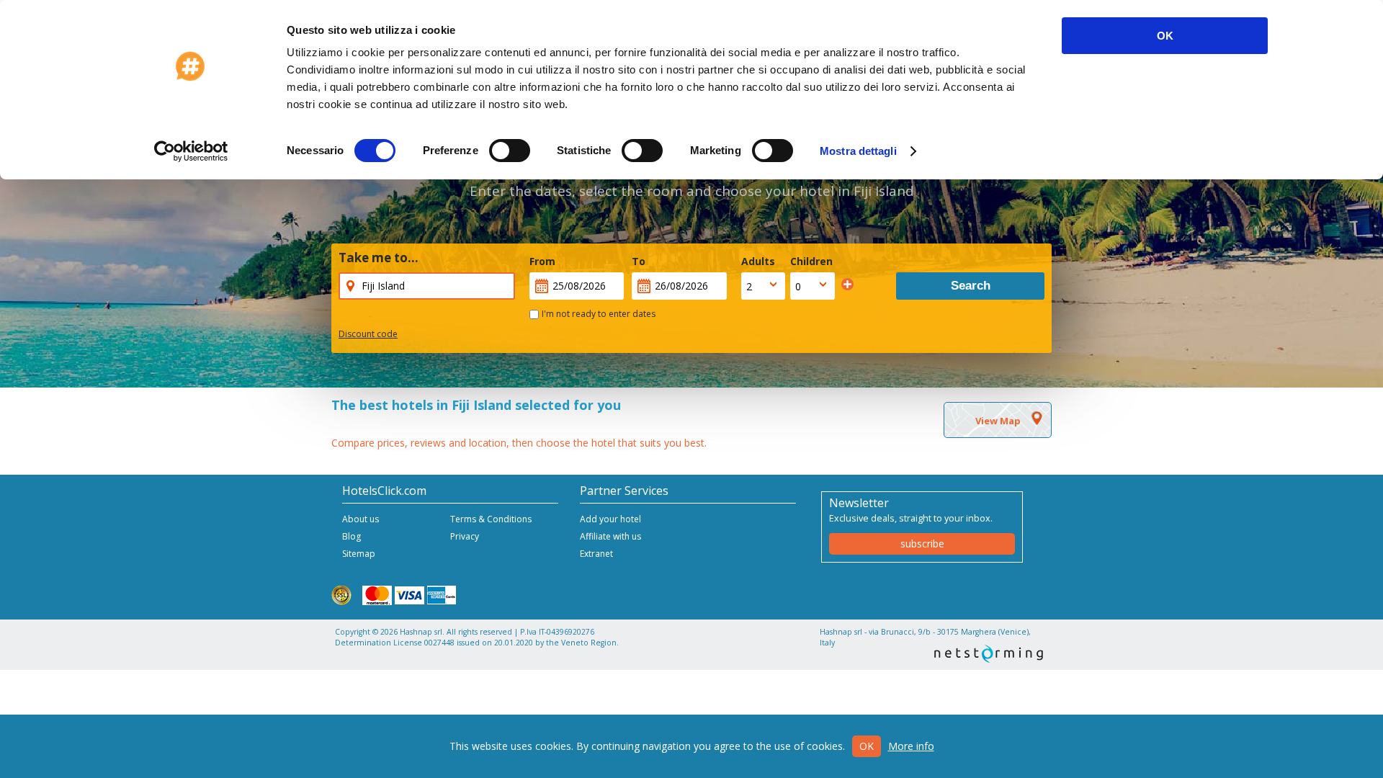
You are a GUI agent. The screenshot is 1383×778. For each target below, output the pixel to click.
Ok (866, 746)
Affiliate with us (610, 536)
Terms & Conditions (491, 519)
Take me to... (379, 258)
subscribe (922, 543)
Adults (758, 261)
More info (911, 746)
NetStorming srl (988, 654)
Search (970, 285)
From (542, 261)
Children (811, 261)
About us (360, 519)
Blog (351, 536)
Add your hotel (610, 519)
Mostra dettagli (858, 151)
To (638, 261)
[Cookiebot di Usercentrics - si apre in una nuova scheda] (191, 151)
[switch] (509, 150)
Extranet (596, 553)
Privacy (464, 536)
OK (1165, 36)
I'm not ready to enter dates (598, 314)
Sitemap (358, 553)
